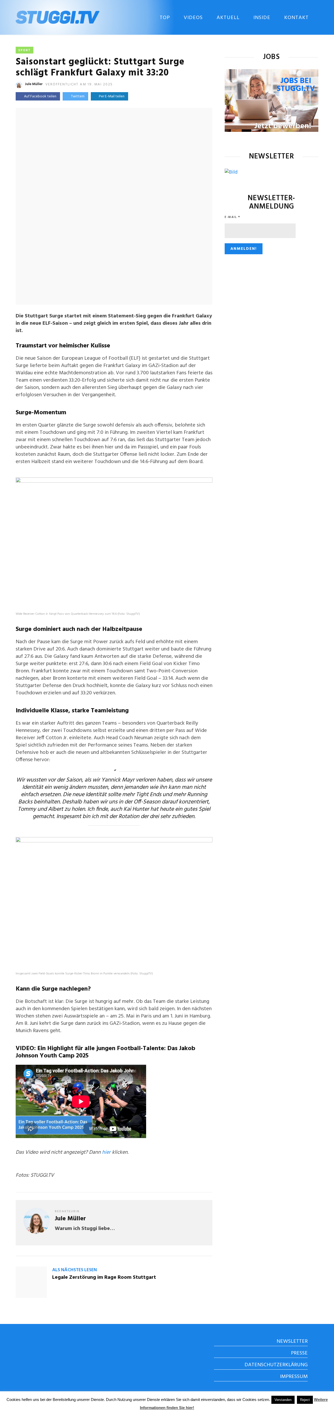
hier (106, 1152)
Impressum (294, 1376)
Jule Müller (34, 84)
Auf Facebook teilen (40, 96)
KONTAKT (296, 18)
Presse (299, 1353)
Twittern (78, 96)
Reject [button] (305, 1400)
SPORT (24, 50)
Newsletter (292, 1341)
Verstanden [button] (283, 1400)
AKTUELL (228, 18)
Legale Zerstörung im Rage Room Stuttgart (104, 1277)
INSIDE (261, 18)
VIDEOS (193, 18)
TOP (165, 18)
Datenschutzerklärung (276, 1365)
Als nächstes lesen (74, 1270)
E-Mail (232, 217)
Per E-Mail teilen (110, 96)
